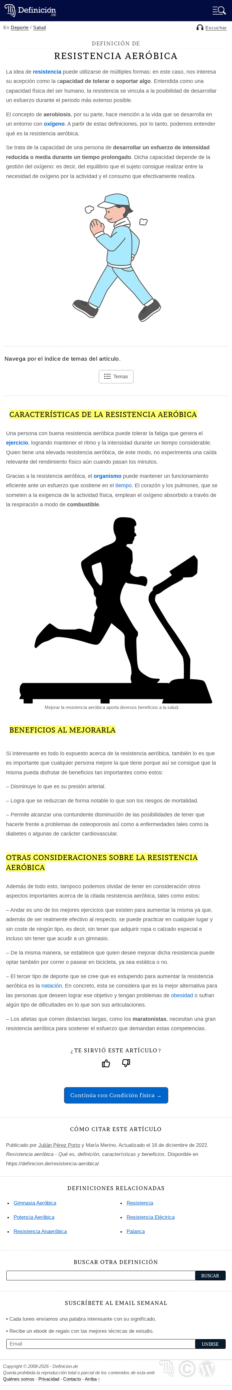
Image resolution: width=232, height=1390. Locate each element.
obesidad (182, 995)
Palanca (136, 1231)
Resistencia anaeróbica (40, 1231)
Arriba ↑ (92, 1379)
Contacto (72, 1379)
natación (51, 986)
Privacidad (48, 1379)
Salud (39, 27)
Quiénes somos (18, 1379)
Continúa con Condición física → (116, 1095)
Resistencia (140, 1203)
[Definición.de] (30, 10)
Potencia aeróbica (34, 1217)
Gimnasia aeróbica (35, 1203)
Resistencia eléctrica (151, 1217)
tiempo (123, 485)
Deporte (20, 27)
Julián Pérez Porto (59, 1145)
